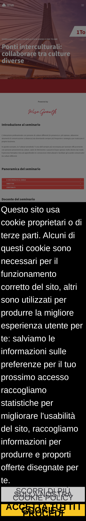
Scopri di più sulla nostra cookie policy (43, 494)
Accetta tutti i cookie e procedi (43, 510)
